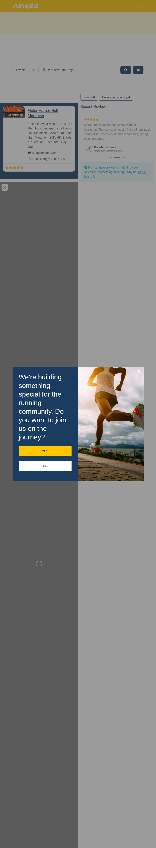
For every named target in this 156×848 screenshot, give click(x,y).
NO (45, 466)
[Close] (139, 371)
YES (45, 451)
